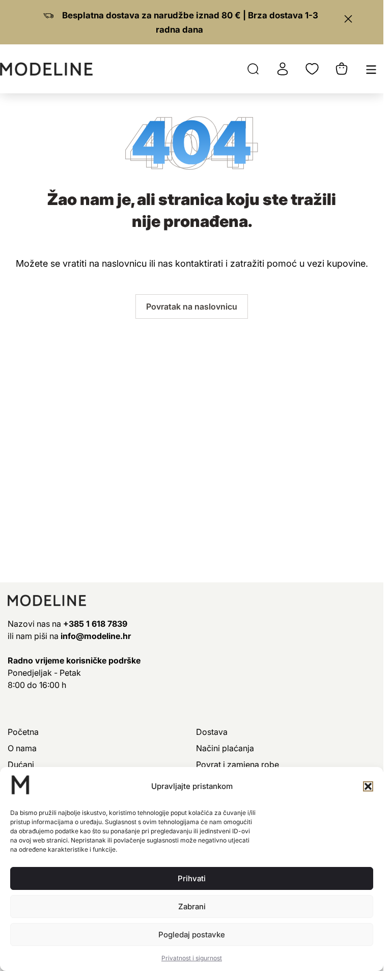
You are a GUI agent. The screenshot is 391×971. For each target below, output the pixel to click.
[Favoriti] (312, 69)
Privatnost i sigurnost (191, 958)
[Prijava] (282, 69)
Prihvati (192, 878)
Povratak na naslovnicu (191, 306)
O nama (22, 748)
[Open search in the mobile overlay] (253, 69)
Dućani (21, 764)
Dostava (212, 732)
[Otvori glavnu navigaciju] (371, 69)
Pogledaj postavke (191, 934)
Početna (23, 732)
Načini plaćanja (225, 748)
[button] (368, 786)
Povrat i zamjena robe (237, 764)
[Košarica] (341, 69)
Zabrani (192, 906)
